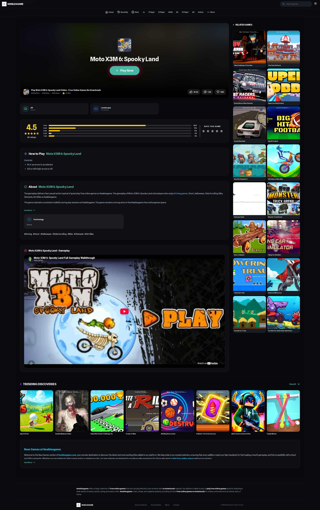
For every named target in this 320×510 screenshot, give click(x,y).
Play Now (125, 70)
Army (210, 54)
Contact (176, 505)
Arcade (210, 41)
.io (144, 12)
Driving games (181, 193)
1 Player (151, 12)
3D (193, 12)
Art (209, 59)
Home (109, 12)
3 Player (185, 12)
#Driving (28, 234)
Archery (211, 45)
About (167, 505)
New (135, 12)
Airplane (211, 23)
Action (200, 12)
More (211, 12)
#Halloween (46, 234)
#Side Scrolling (59, 234)
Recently (122, 12)
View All (294, 384)
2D (177, 12)
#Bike (70, 234)
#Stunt (36, 234)
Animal (210, 32)
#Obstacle (79, 234)
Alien (209, 27)
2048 (170, 12)
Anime (210, 36)
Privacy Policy (156, 505)
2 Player (161, 12)
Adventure (212, 18)
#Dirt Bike (89, 234)
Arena (210, 50)
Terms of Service (141, 505)
